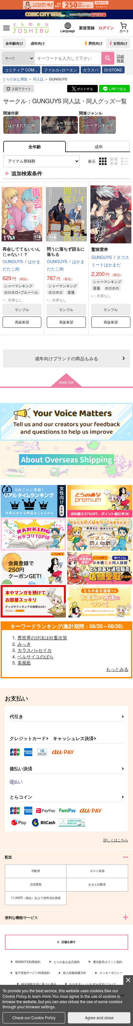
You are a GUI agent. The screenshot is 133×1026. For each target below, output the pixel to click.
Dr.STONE (113, 69)
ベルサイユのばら (35, 656)
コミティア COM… (21, 69)
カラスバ (90, 69)
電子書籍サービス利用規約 (32, 973)
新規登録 (87, 28)
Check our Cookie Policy (34, 1017)
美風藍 (24, 662)
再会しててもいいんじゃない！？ (21, 251)
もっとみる (117, 669)
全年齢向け (14, 43)
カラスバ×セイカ (34, 650)
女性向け (120, 43)
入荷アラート (21, 89)
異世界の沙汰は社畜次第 (42, 637)
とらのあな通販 (15, 78)
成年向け (38, 43)
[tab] (98, 146)
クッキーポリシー (111, 973)
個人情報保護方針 (74, 973)
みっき (24, 644)
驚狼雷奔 (99, 249)
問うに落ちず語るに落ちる (66, 251)
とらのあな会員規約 (67, 962)
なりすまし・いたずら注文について (92, 984)
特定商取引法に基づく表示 (38, 984)
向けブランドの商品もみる (66, 358)
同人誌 (38, 78)
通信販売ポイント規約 (107, 962)
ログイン (106, 28)
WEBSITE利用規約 (27, 962)
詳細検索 (120, 58)
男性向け (95, 43)
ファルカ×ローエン (60, 69)
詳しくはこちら (115, 839)
